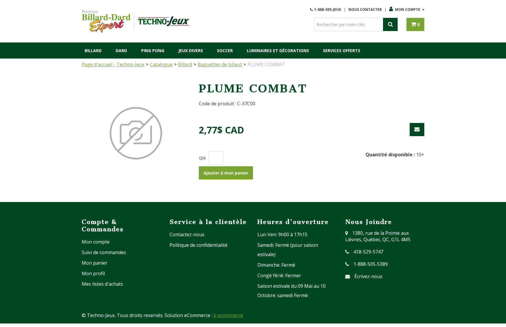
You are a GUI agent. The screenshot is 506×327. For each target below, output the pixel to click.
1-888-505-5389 (370, 264)
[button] (415, 24)
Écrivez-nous (368, 276)
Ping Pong (152, 50)
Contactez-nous (187, 234)
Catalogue (161, 64)
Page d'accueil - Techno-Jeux (113, 64)
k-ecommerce (228, 315)
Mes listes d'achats (102, 284)
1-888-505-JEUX (327, 9)
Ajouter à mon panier (226, 173)
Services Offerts (341, 50)
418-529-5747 (368, 252)
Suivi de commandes (104, 252)
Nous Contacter (365, 9)
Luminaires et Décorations (278, 50)
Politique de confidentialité (199, 245)
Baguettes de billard (220, 64)
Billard (93, 50)
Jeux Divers (190, 50)
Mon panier (94, 263)
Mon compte (407, 9)
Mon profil (93, 273)
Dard (121, 50)
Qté (202, 158)
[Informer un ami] (417, 129)
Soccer (225, 50)
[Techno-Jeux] (136, 21)
